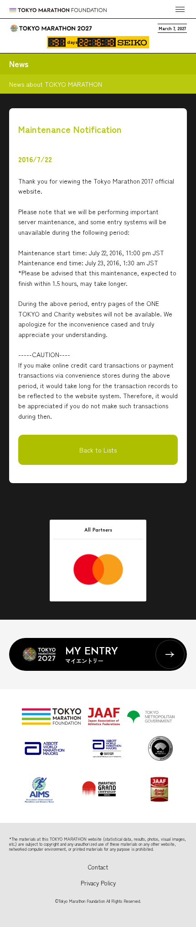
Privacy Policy (98, 883)
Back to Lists (98, 449)
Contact (98, 867)
